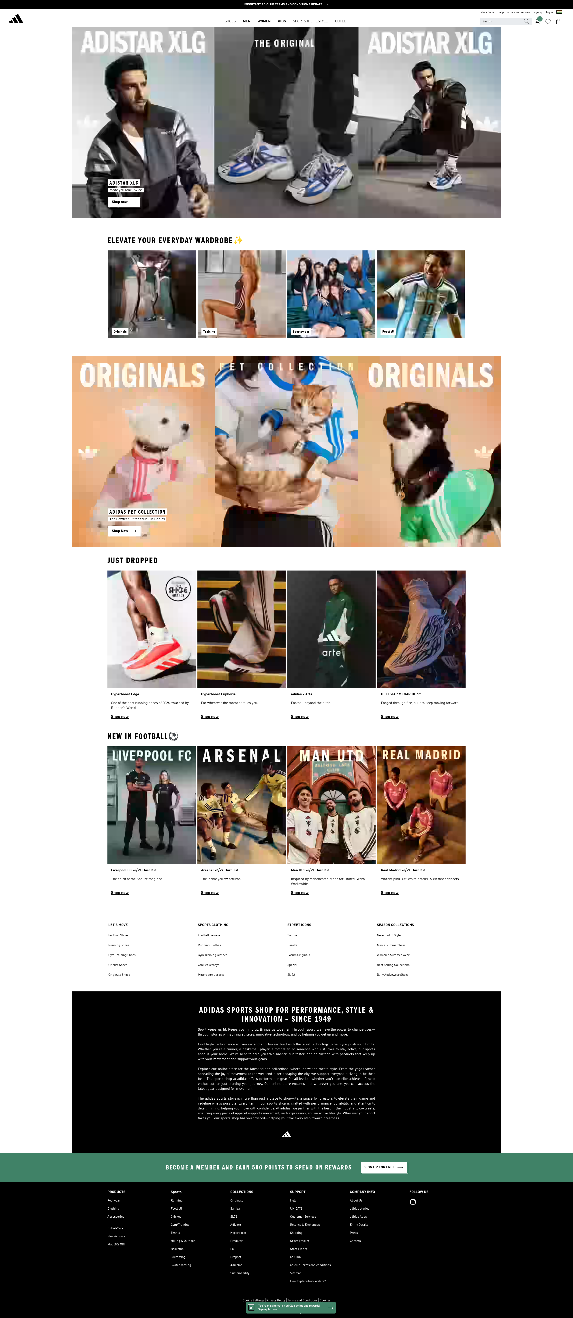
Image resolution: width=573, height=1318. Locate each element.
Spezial (292, 965)
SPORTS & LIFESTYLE (310, 21)
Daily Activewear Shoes (392, 974)
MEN (246, 21)
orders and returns (518, 12)
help (501, 12)
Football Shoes (118, 935)
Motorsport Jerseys (211, 974)
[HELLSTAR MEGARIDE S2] (421, 647)
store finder (488, 12)
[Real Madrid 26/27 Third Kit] (421, 822)
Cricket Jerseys (208, 965)
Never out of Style (389, 935)
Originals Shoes (119, 974)
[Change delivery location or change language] (559, 12)
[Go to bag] (558, 21)
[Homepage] (16, 19)
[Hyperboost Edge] (151, 647)
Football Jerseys (209, 935)
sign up (538, 12)
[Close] (251, 1308)
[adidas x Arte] (331, 647)
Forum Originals (298, 955)
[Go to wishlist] (548, 21)
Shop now (120, 717)
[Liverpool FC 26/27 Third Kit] (151, 822)
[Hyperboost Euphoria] (241, 647)
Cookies (325, 1300)
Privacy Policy (275, 1300)
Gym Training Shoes (122, 955)
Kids (282, 21)
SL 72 (291, 974)
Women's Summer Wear (393, 955)
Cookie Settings (253, 1300)
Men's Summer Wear (391, 945)
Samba (292, 935)
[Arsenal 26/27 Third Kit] (241, 822)
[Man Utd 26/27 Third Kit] (331, 822)
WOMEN (264, 21)
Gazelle (292, 945)
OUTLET (341, 21)
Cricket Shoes (117, 965)
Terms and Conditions (302, 1300)
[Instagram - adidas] (437, 1203)
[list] (286, 647)
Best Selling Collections (393, 965)
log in (549, 12)
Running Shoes (118, 945)
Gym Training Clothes (212, 955)
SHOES (230, 21)
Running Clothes (209, 945)
